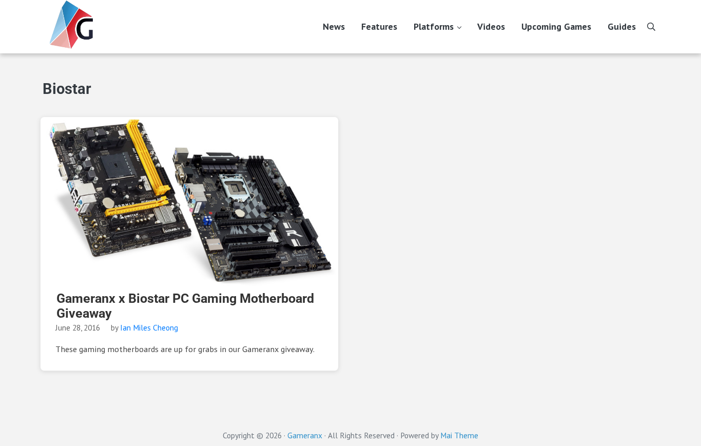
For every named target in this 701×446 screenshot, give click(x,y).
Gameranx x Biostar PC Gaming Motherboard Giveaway (185, 306)
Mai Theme (459, 435)
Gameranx (304, 435)
